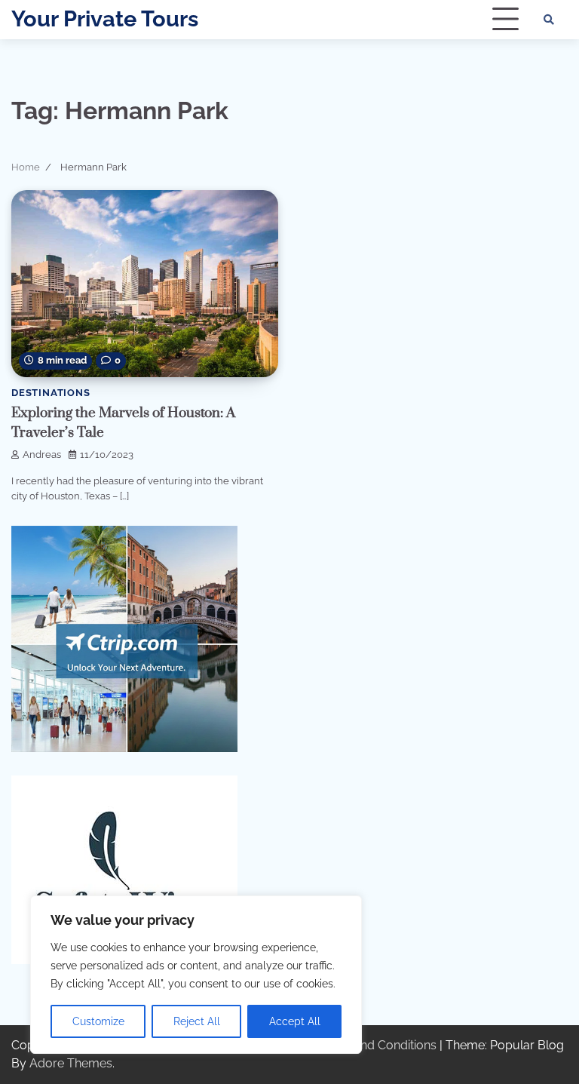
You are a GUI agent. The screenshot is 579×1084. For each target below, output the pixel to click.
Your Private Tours (104, 19)
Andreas (42, 454)
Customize (98, 1021)
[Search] (549, 19)
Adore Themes (70, 1063)
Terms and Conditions (376, 1045)
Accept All (294, 1021)
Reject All (196, 1021)
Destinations (50, 392)
